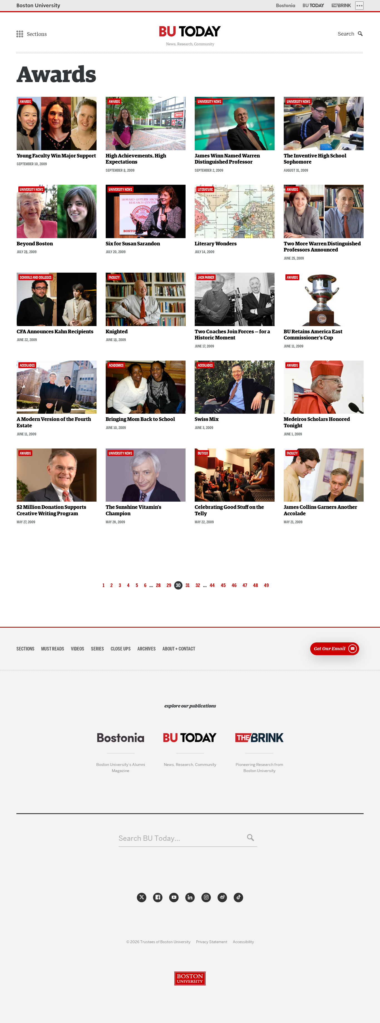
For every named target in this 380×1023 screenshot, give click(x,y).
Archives (146, 649)
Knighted (117, 331)
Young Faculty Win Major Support (56, 156)
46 (234, 585)
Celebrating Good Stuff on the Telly (229, 510)
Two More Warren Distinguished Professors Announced (322, 247)
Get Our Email (330, 648)
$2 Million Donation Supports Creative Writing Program (51, 510)
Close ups (121, 649)
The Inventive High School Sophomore (315, 159)
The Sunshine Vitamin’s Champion (133, 510)
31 (187, 585)
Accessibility (243, 941)
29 (169, 585)
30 (178, 585)
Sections (25, 649)
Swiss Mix (207, 419)
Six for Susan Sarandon (133, 243)
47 (245, 585)
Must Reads (52, 649)
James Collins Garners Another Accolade (320, 510)
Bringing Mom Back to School (140, 419)
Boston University (38, 5)
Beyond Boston (35, 243)
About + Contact (178, 649)
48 (255, 585)
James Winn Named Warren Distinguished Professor (227, 159)
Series (97, 649)
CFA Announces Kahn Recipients (55, 331)
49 (266, 585)
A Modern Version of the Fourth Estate (54, 422)
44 (212, 585)
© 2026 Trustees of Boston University (158, 941)
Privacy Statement (211, 941)
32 (198, 585)
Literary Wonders (216, 243)
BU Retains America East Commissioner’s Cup (313, 335)
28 (158, 585)
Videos (77, 649)
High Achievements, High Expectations (136, 159)
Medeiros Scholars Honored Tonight (317, 422)
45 (223, 585)
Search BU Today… (149, 838)
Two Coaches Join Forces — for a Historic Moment (232, 335)
